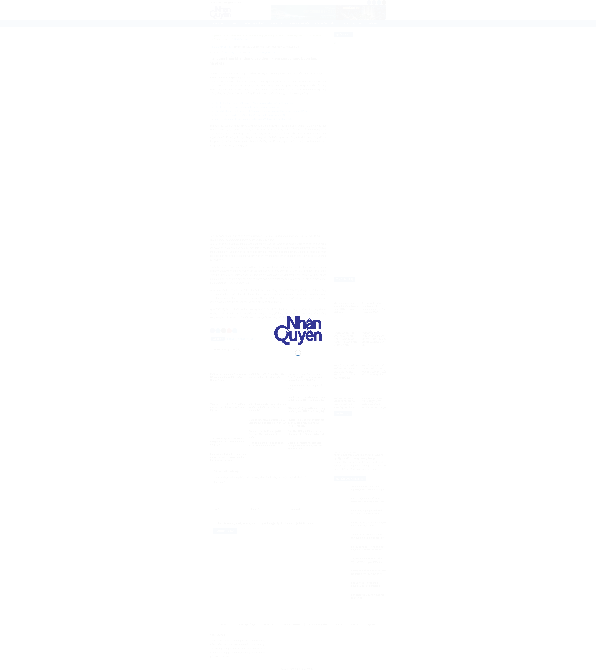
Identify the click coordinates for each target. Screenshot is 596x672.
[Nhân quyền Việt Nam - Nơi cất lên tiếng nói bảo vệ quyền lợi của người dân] (298, 330)
